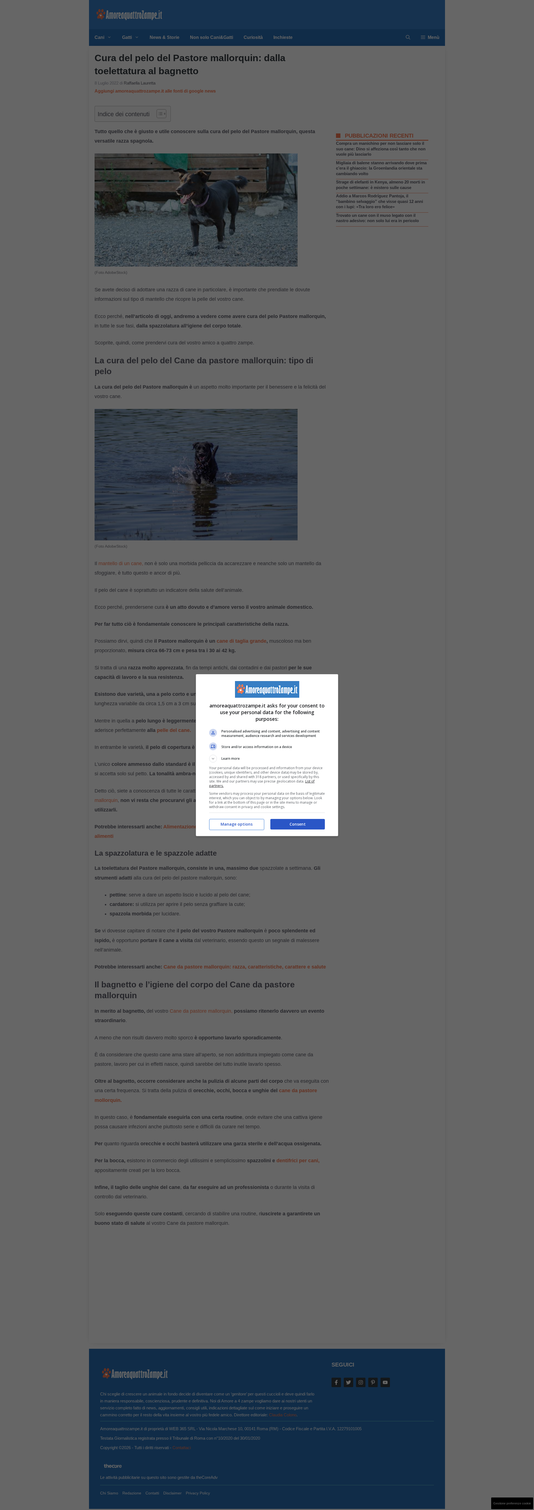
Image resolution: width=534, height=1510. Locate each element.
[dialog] (267, 755)
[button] (267, 759)
